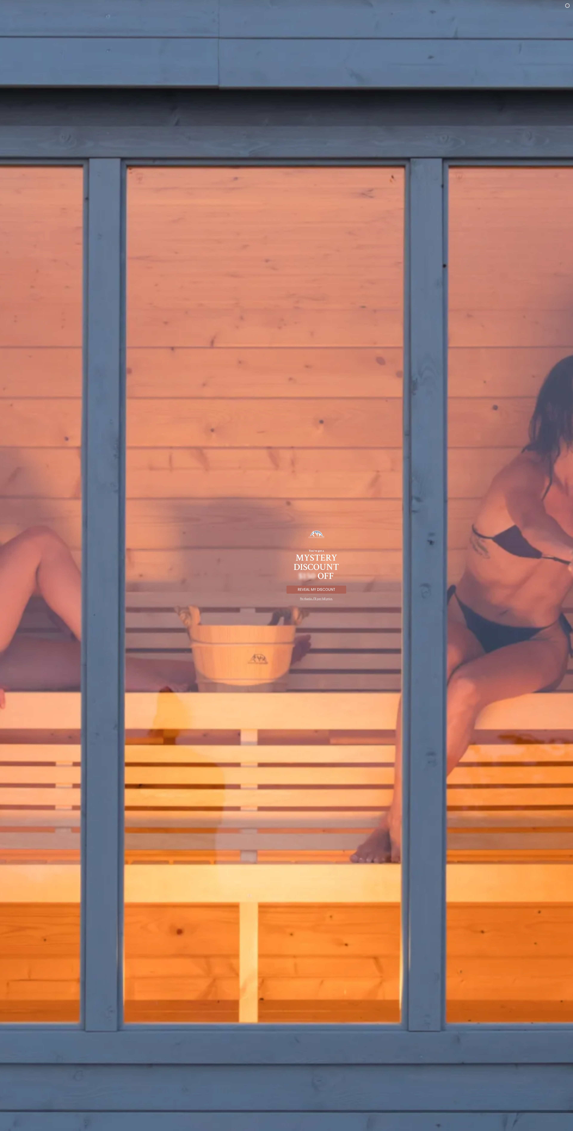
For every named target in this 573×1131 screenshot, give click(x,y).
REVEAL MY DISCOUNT (316, 589)
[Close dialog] (567, 5)
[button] (316, 599)
